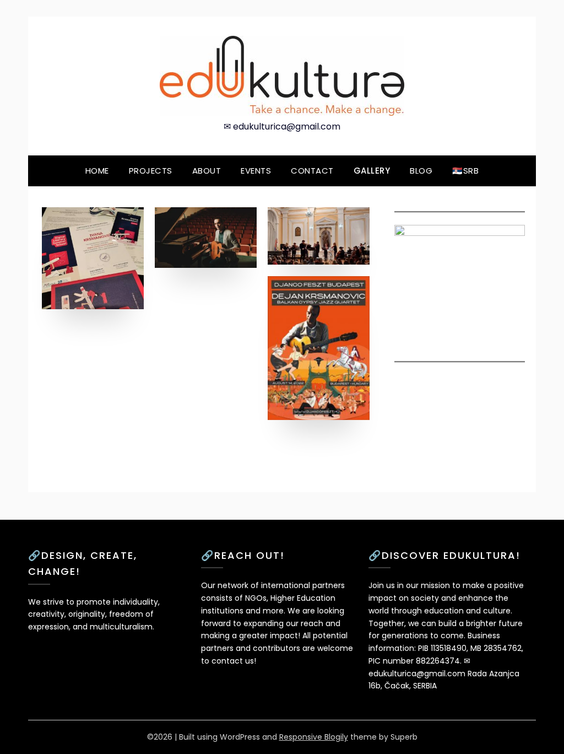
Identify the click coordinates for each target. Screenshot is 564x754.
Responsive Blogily (313, 736)
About (206, 170)
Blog (421, 170)
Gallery (372, 170)
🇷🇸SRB (465, 170)
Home (97, 170)
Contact (312, 170)
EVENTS (256, 170)
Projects (150, 170)
